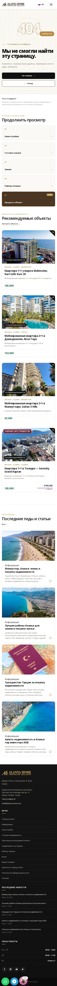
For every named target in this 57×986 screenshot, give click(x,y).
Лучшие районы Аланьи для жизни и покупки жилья (22, 627)
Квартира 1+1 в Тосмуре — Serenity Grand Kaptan (27, 470)
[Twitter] (22, 969)
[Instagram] (10, 969)
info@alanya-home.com (11, 803)
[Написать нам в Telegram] (14, 981)
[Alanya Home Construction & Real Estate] (13, 4)
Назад (28, 83)
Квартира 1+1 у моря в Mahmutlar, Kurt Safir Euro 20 (26, 272)
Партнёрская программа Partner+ (16, 840)
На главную (28, 76)
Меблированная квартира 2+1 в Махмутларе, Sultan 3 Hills (25, 405)
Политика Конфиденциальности (15, 873)
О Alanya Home (8, 819)
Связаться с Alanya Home (12, 867)
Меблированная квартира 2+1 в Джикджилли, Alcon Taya (25, 337)
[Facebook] (4, 969)
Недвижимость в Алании (12, 846)
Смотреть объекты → (11, 224)
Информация (7, 824)
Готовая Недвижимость (12, 835)
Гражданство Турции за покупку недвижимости (25, 684)
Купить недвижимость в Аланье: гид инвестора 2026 (25, 741)
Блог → (5, 524)
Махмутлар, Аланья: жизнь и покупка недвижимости (22, 570)
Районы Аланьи (8, 851)
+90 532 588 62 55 (9, 799)
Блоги (4, 857)
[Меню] (51, 4)
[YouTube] (16, 969)
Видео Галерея (8, 862)
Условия (5, 878)
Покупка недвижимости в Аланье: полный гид (21, 929)
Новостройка (7, 830)
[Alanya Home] (16, 773)
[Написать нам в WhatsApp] (5, 981)
